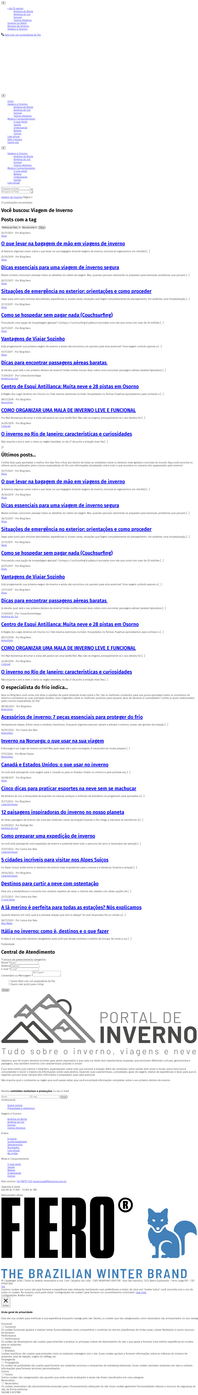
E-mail (5, 969)
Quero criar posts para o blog (27, 984)
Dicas (4, 235)
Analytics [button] (6, 1347)
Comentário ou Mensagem (17, 975)
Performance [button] (8, 1335)
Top (3, 1286)
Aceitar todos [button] (25, 1295)
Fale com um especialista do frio (22, 34)
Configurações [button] (9, 1295)
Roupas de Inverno (18, 26)
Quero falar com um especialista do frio (33, 981)
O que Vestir (20, 121)
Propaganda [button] (8, 1359)
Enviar (5, 990)
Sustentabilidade (17, 1141)
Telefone (6, 965)
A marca (12, 1138)
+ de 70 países (15, 8)
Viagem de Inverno (11, 197)
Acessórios (7, 402)
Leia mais (141, 1292)
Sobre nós (13, 142)
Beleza (17, 130)
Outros (17, 133)
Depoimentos (15, 1144)
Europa (18, 17)
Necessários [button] (8, 1380)
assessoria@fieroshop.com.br (50, 1181)
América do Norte (23, 11)
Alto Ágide (6, 923)
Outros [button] (5, 1371)
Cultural (5, 426)
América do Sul (22, 14)
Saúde (17, 124)
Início (10, 101)
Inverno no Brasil (17, 23)
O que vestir (20, 171)
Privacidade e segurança (21, 1108)
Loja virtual (13, 136)
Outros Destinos (23, 20)
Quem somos (15, 1105)
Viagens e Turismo (17, 29)
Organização (20, 127)
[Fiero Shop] (99, 1277)
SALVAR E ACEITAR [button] (11, 1392)
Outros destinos (23, 165)
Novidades (13, 1147)
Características (9, 804)
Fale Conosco (14, 139)
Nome (5, 962)
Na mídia (12, 1153)
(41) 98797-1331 (24, 1181)
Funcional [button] (6, 1323)
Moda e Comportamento (21, 118)
